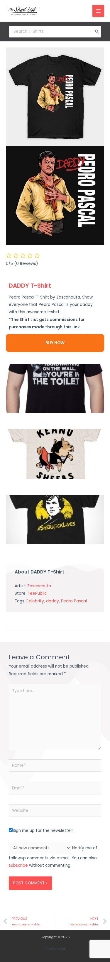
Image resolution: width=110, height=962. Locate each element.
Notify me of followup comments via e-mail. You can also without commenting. (53, 856)
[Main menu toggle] (98, 11)
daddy (52, 601)
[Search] (97, 31)
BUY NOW (55, 343)
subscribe (18, 865)
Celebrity (35, 601)
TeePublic (37, 593)
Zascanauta (39, 586)
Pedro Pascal (74, 601)
